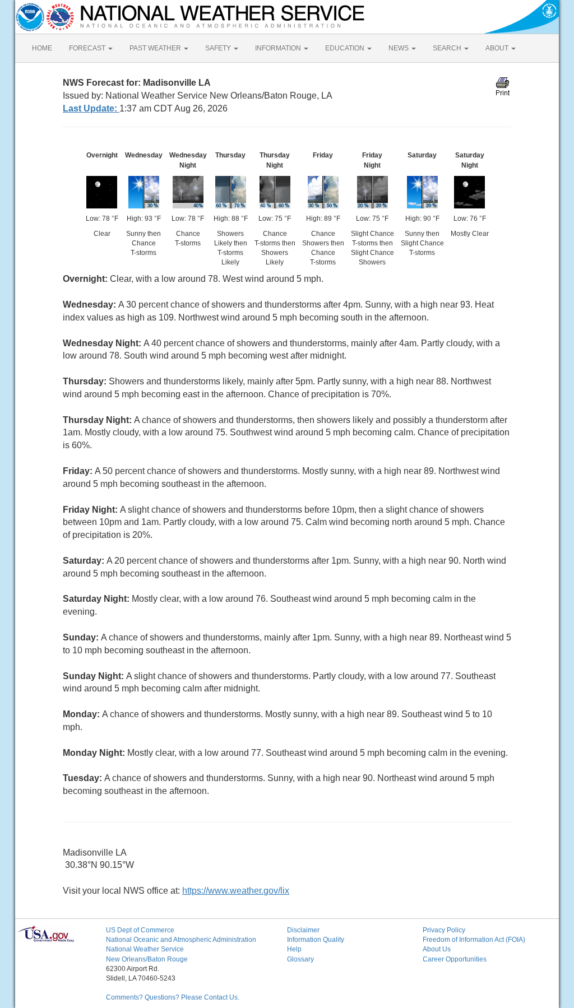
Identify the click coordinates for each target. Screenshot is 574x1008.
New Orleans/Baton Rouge (147, 959)
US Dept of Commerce (140, 930)
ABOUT (497, 48)
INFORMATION (279, 48)
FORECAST (88, 48)
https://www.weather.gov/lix (235, 890)
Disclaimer (303, 930)
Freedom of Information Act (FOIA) (474, 940)
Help (294, 949)
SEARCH (448, 48)
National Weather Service (145, 949)
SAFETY (219, 48)
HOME (42, 48)
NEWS (399, 48)
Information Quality (315, 940)
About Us (437, 949)
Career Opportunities (455, 959)
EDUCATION (345, 48)
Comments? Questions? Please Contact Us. (172, 997)
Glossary (300, 959)
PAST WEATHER (156, 48)
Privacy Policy (444, 930)
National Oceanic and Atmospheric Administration (181, 940)
